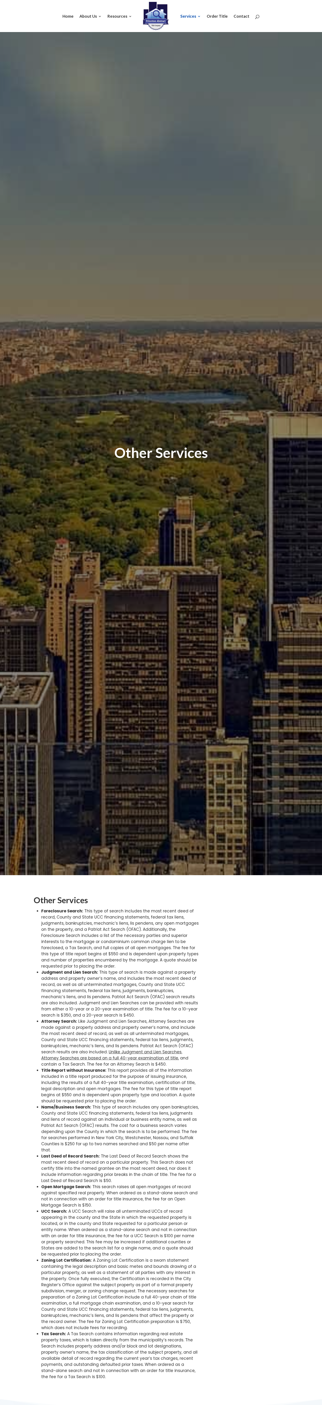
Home (68, 17)
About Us (88, 17)
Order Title (217, 17)
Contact (241, 17)
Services (188, 17)
